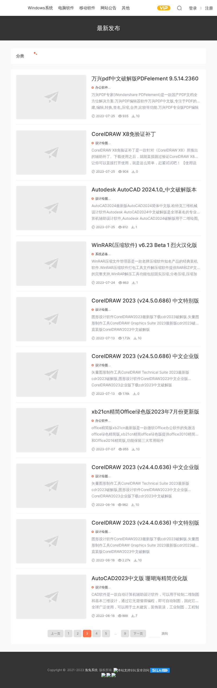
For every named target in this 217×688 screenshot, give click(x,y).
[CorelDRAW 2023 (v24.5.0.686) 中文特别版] (51, 319)
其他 (126, 7)
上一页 (55, 633)
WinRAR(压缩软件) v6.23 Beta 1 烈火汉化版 (144, 245)
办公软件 (101, 87)
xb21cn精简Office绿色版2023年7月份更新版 (145, 412)
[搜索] (179, 7)
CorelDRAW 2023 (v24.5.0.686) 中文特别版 (145, 300)
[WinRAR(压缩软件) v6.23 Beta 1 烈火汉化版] (51, 263)
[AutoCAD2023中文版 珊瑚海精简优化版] (51, 596)
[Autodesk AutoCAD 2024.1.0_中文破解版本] (51, 208)
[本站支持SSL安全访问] (131, 670)
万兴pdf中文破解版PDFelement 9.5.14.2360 (145, 78)
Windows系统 (40, 7)
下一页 (138, 633)
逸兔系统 (12, 8)
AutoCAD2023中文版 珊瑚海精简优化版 (140, 578)
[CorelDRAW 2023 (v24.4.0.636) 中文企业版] (51, 485)
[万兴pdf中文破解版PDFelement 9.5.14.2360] (51, 97)
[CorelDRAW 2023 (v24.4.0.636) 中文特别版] (51, 541)
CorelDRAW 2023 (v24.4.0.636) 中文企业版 (145, 467)
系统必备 (101, 254)
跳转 (165, 633)
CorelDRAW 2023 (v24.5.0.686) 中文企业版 (145, 356)
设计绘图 (101, 143)
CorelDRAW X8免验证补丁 (124, 134)
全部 (42, 56)
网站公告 (108, 7)
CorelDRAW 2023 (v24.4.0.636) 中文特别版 (145, 523)
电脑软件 (66, 7)
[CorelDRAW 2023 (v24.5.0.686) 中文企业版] (51, 374)
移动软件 (87, 7)
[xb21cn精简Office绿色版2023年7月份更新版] (51, 430)
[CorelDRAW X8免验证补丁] (51, 152)
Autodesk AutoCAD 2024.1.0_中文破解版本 (144, 189)
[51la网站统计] (160, 670)
